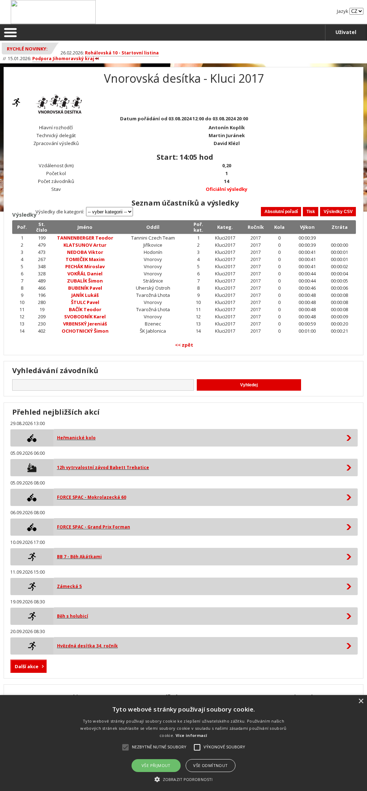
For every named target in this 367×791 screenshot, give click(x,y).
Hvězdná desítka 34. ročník (87, 646)
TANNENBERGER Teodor (85, 238)
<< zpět (184, 345)
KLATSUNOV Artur (84, 245)
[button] (183, 779)
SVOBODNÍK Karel (85, 316)
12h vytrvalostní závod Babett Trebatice (103, 467)
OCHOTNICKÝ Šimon (85, 331)
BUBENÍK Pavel (85, 288)
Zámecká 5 (69, 586)
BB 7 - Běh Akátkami (79, 557)
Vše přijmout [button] (156, 765)
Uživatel (345, 32)
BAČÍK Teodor (85, 309)
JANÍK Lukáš (85, 295)
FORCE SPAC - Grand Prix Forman (93, 527)
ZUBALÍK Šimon (85, 281)
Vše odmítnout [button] (210, 765)
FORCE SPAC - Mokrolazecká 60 (91, 497)
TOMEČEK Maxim (85, 259)
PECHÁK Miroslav (85, 266)
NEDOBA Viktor (85, 252)
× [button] (360, 701)
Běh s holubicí (72, 616)
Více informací (192, 735)
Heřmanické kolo (76, 438)
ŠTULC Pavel (85, 302)
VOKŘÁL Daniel (85, 273)
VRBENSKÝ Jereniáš (85, 323)
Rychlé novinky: (27, 48)
